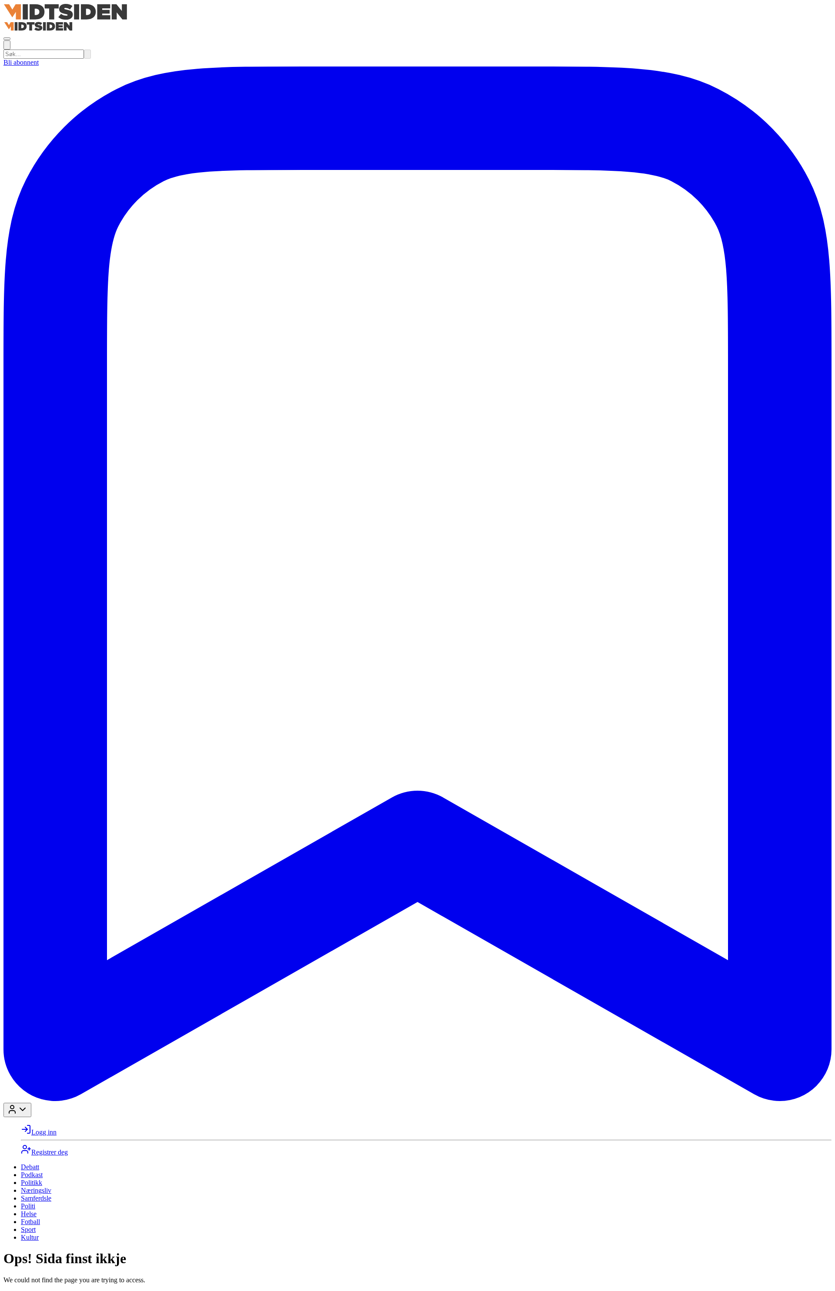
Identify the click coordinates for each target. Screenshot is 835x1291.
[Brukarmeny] (17, 1110)
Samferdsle (36, 1198)
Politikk (31, 1182)
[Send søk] (87, 54)
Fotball (30, 1221)
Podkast (32, 1174)
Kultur (30, 1237)
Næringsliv (36, 1190)
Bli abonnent (21, 62)
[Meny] (6, 38)
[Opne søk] (6, 45)
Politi (28, 1206)
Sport (28, 1229)
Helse (29, 1214)
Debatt (30, 1167)
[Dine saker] (417, 1098)
